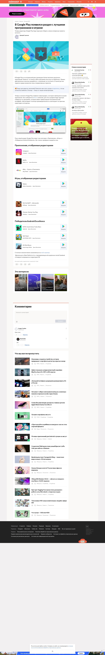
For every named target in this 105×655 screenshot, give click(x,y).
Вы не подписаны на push (68, 529)
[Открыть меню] (66, 328)
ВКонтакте (27, 529)
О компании (55, 526)
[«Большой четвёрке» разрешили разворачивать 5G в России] (41, 383)
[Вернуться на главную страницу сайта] (13, 2)
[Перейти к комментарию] (81, 74)
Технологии (48, 385)
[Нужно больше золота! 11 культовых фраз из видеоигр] (41, 470)
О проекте (22, 526)
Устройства (48, 363)
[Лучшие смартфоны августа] (41, 415)
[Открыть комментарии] (35, 364)
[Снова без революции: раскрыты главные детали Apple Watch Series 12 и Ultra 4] (41, 404)
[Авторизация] (95, 1)
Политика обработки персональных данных (46, 531)
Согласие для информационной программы (42, 536)
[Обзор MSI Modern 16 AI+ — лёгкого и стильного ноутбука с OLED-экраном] (41, 481)
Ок (52, 651)
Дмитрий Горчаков (24, 35)
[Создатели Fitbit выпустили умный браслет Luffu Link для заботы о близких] (41, 448)
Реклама (35, 526)
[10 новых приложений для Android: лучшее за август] (41, 437)
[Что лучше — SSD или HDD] (41, 513)
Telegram (20, 529)
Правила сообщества (46, 534)
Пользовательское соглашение (25, 531)
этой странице (45, 252)
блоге (35, 97)
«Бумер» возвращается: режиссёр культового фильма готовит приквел (80, 78)
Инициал (54, 529)
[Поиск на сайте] (88, 1)
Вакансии (48, 526)
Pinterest (41, 529)
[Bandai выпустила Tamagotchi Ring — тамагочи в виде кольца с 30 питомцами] (41, 459)
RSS (59, 529)
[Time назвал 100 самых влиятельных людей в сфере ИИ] (41, 503)
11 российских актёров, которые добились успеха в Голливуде (79, 90)
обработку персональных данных (52, 647)
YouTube (48, 529)
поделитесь (56, 88)
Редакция (41, 526)
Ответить (25, 335)
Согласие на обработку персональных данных (65, 534)
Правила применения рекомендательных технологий (25, 534)
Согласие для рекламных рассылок (20, 536)
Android (44, 439)
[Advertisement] (41, 193)
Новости (42, 363)
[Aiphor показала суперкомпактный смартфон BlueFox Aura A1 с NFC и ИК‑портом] (41, 372)
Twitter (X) (34, 529)
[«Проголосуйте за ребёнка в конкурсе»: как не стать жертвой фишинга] (41, 426)
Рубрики (29, 526)
